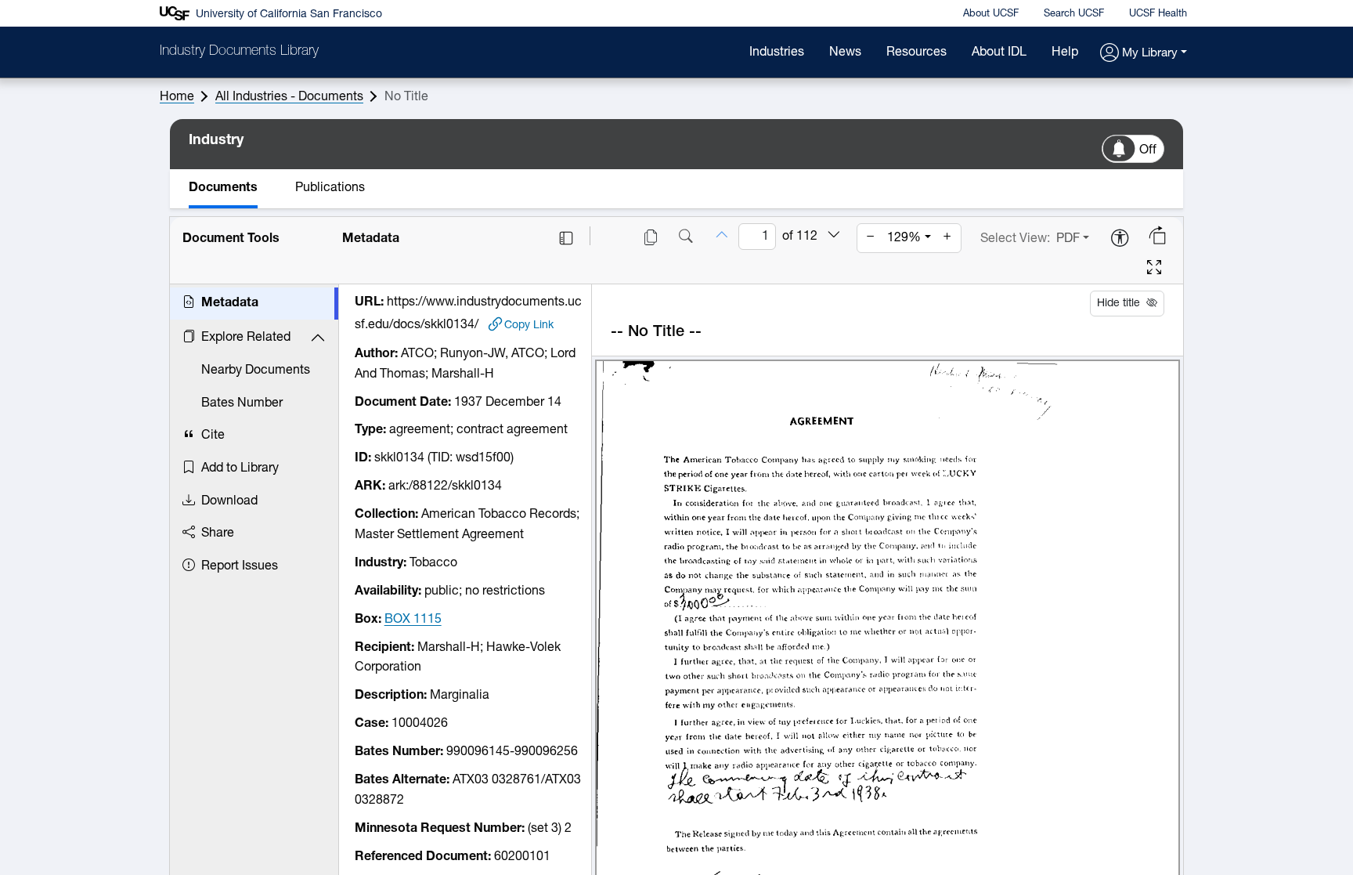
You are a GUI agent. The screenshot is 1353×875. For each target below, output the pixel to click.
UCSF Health (1158, 14)
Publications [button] (330, 188)
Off (1147, 150)
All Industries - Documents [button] (289, 97)
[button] (1143, 53)
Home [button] (177, 97)
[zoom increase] (947, 238)
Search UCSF (1074, 14)
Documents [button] (223, 188)
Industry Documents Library (239, 52)
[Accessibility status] (1120, 239)
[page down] (834, 235)
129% (904, 238)
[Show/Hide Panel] (566, 238)
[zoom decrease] (870, 238)
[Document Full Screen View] (1154, 269)
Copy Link (529, 325)
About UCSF (991, 14)
